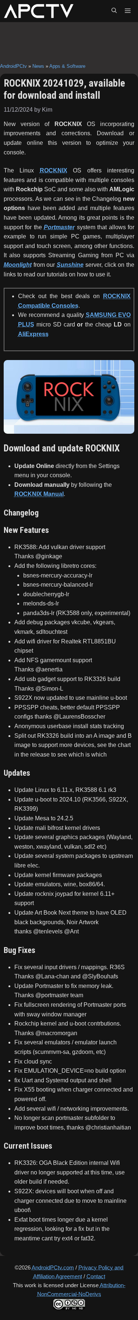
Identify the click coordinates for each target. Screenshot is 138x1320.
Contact (95, 1276)
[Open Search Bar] (114, 11)
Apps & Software (67, 66)
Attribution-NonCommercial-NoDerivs (81, 1289)
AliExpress (33, 334)
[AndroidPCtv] (39, 11)
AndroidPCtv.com (53, 1267)
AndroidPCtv (13, 66)
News (38, 66)
